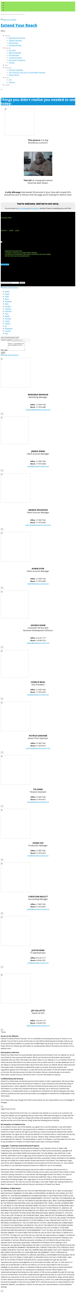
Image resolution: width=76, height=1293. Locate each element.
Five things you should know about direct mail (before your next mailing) (28, 254)
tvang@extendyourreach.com (38, 802)
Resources (8, 68)
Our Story (12, 50)
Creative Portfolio (15, 58)
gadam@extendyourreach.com (38, 643)
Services (7, 35)
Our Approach (14, 55)
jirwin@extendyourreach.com (38, 466)
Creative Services (15, 45)
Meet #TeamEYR (15, 53)
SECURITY (4, 230)
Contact (7, 85)
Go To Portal (5, 264)
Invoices (12, 82)
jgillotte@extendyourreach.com (38, 1025)
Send (3, 352)
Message (4, 350)
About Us (8, 48)
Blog (6, 65)
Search (22, 283)
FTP (10, 80)
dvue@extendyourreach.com (38, 856)
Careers (12, 63)
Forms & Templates (16, 70)
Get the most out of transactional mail (17, 256)
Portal (7, 77)
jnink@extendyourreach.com (38, 963)
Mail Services (13, 43)
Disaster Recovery (15, 40)
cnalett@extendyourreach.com (38, 909)
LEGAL (17, 230)
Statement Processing (17, 38)
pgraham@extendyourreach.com (38, 748)
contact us (36, 208)
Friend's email (6, 340)
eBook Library (14, 75)
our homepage (23, 208)
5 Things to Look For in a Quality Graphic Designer (21, 252)
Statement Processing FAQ (13, 251)
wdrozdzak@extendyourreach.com (38, 525)
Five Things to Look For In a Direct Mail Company (27, 72)
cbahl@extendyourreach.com (38, 695)
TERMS (11, 230)
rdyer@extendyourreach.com (38, 584)
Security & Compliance (17, 60)
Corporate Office (6, 217)
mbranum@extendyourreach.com (38, 410)
